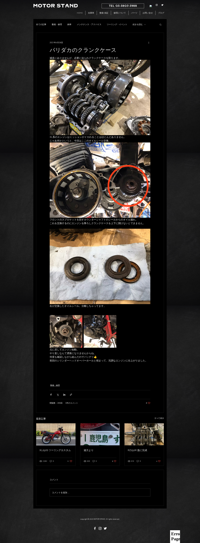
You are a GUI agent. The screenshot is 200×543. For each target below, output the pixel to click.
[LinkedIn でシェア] (64, 394)
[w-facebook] (151, 6)
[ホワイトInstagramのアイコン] (156, 5)
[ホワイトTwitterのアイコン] (162, 5)
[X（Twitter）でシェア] (57, 394)
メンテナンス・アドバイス (89, 24)
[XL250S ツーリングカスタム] (56, 434)
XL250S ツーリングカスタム (55, 450)
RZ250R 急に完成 (137, 450)
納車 (69, 24)
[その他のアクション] (148, 42)
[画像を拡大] (66, 331)
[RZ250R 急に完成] (144, 434)
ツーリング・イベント (117, 24)
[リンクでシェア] (71, 394)
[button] (160, 24)
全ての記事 (41, 24)
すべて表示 (159, 418)
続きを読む (138, 24)
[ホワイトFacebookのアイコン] (95, 528)
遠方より (88, 450)
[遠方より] (100, 434)
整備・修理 (57, 24)
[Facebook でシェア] (51, 394)
